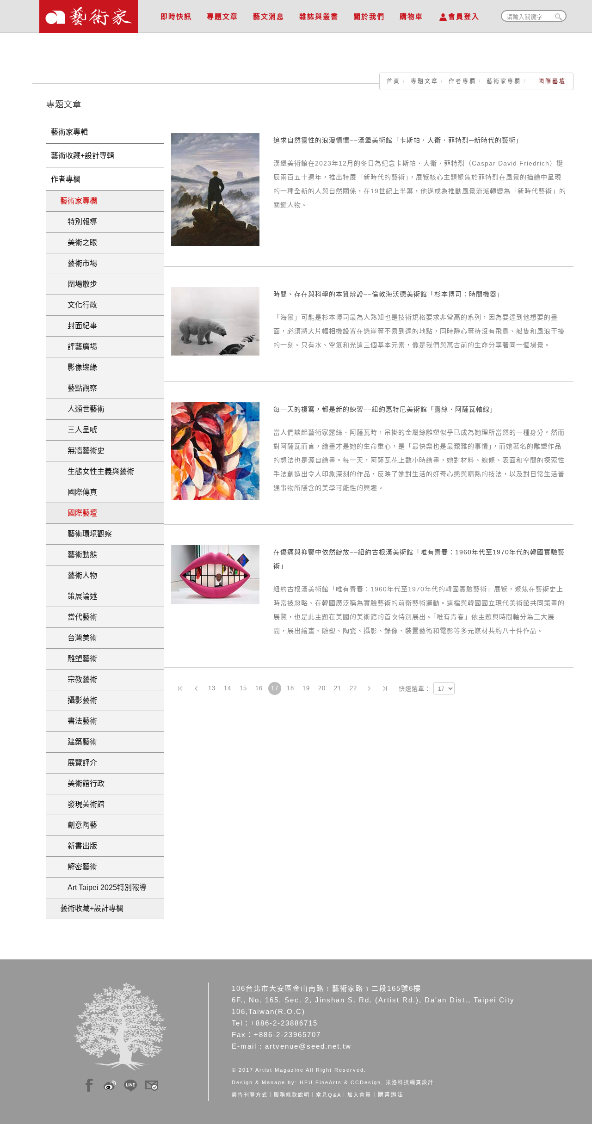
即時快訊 (176, 16)
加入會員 (359, 1095)
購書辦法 (391, 1095)
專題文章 (222, 16)
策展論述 (78, 596)
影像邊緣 (78, 367)
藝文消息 (268, 16)
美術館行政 (82, 783)
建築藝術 (78, 742)
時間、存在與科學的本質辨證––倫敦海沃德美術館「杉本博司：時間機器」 (388, 294)
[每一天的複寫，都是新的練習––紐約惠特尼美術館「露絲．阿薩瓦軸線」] (215, 450)
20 (322, 688)
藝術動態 (78, 555)
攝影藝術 (78, 700)
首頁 (394, 81)
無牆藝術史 (82, 451)
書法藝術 (78, 721)
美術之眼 (78, 242)
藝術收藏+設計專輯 (82, 156)
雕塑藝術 (78, 659)
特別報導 (78, 222)
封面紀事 (78, 326)
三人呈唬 (78, 430)
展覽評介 (78, 763)
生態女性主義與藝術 (97, 471)
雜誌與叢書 (319, 16)
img (89, 1084)
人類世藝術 (82, 409)
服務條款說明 (292, 1095)
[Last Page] (384, 688)
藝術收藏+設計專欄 (91, 908)
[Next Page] (369, 688)
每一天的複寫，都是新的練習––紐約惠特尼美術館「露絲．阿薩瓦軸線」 (385, 409)
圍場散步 (78, 284)
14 (227, 688)
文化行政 (78, 305)
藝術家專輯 (69, 132)
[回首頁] (88, 14)
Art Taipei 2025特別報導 (103, 887)
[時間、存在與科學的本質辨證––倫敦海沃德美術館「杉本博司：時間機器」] (215, 321)
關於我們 (369, 16)
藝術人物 (78, 575)
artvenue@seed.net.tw (308, 1046)
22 (353, 688)
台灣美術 (78, 638)
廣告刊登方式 (250, 1095)
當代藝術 (78, 617)
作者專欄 (462, 81)
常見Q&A (328, 1095)
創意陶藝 (78, 825)
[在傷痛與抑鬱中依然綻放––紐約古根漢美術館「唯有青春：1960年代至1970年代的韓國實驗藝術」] (215, 574)
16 (259, 688)
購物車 (411, 16)
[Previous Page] (196, 688)
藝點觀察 (78, 388)
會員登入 (464, 16)
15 (243, 688)
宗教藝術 (78, 679)
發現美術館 (82, 804)
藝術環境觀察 (86, 534)
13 (212, 688)
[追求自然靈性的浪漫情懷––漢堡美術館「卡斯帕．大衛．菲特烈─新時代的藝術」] (215, 189)
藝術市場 (78, 263)
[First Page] (180, 688)
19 (306, 688)
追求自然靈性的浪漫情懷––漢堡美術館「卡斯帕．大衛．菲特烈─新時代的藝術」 (398, 140)
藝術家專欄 (504, 81)
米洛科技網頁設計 (410, 1082)
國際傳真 (78, 492)
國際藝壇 (78, 513)
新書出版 (78, 846)
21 (337, 688)
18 (290, 688)
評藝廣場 (78, 346)
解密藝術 (78, 867)
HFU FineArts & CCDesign (340, 1082)
